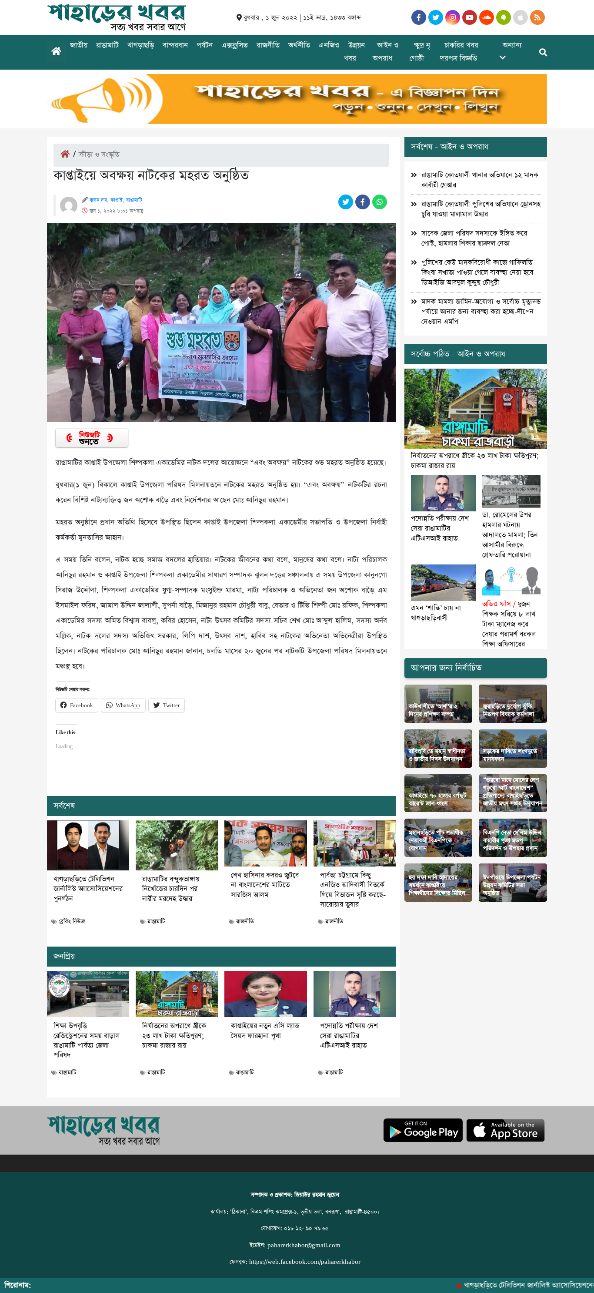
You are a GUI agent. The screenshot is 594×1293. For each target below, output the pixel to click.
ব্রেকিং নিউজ (72, 921)
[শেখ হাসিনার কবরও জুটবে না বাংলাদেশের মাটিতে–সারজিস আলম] (265, 843)
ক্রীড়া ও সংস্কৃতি (99, 155)
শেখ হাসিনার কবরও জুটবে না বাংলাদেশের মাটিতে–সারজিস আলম (265, 885)
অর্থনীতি (299, 45)
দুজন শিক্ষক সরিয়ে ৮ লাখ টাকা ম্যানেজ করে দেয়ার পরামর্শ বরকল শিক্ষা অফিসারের (509, 624)
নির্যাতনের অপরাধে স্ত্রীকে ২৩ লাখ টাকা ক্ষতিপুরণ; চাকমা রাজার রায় (174, 1036)
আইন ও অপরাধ (386, 52)
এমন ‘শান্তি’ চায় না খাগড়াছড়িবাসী (436, 613)
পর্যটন (205, 45)
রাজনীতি (268, 45)
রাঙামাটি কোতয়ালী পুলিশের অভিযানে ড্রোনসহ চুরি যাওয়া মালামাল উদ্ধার (481, 209)
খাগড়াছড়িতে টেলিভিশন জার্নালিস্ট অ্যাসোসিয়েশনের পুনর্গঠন (88, 889)
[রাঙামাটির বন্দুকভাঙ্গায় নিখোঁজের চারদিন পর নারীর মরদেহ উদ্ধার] (177, 845)
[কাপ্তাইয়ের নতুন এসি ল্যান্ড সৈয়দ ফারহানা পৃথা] (265, 994)
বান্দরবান (175, 45)
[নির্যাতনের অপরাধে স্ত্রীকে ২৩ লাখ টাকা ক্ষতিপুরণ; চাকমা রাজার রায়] (177, 994)
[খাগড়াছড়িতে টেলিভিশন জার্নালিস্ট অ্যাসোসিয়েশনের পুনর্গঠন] (88, 845)
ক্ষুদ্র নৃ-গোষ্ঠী (421, 52)
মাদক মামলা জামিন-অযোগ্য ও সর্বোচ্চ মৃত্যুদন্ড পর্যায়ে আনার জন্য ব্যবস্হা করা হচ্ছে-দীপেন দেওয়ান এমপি (481, 312)
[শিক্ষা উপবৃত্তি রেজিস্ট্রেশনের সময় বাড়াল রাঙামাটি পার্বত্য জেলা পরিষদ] (88, 994)
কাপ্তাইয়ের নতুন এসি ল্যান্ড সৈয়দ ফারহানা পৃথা (265, 1031)
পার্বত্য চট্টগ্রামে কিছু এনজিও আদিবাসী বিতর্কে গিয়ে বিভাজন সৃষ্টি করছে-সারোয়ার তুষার (353, 890)
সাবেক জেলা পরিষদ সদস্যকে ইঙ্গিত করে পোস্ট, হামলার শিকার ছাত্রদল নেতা (474, 238)
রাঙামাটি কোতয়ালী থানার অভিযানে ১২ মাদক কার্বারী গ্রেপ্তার (479, 180)
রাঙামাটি (107, 45)
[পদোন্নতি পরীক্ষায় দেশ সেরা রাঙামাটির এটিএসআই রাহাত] (355, 994)
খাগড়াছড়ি (140, 45)
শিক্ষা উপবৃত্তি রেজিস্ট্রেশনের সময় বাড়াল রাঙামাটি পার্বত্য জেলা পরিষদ (86, 1040)
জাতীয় (78, 45)
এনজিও (329, 45)
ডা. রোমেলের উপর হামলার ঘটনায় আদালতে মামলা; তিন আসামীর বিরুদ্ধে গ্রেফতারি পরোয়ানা (510, 535)
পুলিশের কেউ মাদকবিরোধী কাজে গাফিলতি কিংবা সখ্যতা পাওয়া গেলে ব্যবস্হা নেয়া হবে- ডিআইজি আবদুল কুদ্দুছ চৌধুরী (478, 273)
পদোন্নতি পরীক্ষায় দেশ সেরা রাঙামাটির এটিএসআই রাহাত (349, 1036)
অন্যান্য (512, 45)
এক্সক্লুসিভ (234, 45)
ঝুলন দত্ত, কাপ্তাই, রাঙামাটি (116, 200)
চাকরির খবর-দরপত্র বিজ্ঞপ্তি (460, 52)
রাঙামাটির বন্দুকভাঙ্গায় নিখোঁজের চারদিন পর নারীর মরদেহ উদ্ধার (171, 889)
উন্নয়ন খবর (354, 52)
